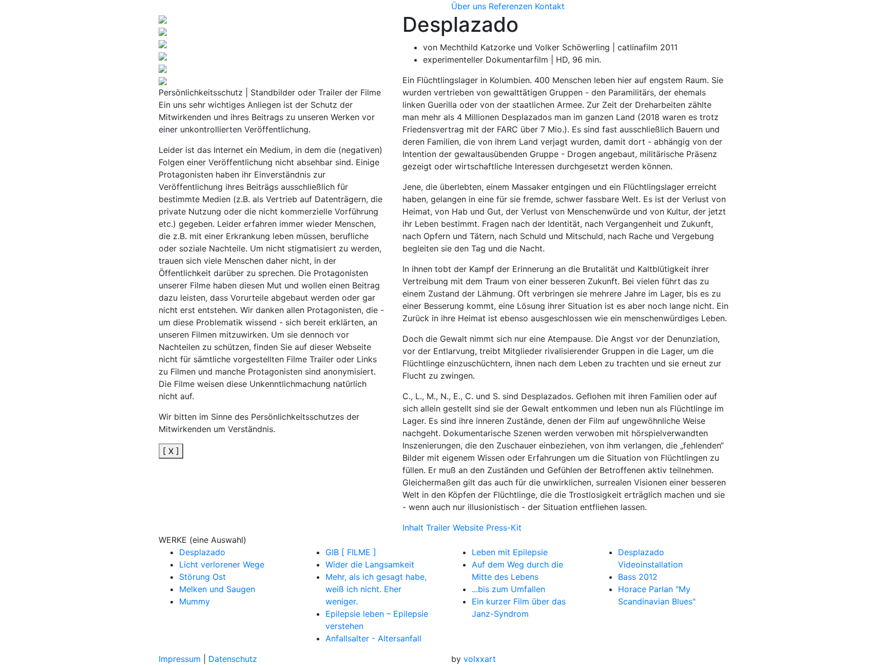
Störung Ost (202, 577)
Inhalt (412, 527)
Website (468, 527)
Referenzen (510, 6)
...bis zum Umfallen (508, 589)
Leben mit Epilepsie (510, 552)
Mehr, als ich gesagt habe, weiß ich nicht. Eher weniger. (376, 589)
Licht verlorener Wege (221, 564)
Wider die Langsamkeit (369, 564)
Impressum (180, 659)
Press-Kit (504, 527)
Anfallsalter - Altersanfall (373, 638)
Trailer (438, 527)
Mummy (194, 601)
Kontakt (550, 6)
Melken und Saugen (217, 589)
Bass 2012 (638, 577)
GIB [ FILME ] (350, 552)
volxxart (480, 659)
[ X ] (171, 451)
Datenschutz (232, 659)
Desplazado (202, 552)
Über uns (468, 6)
